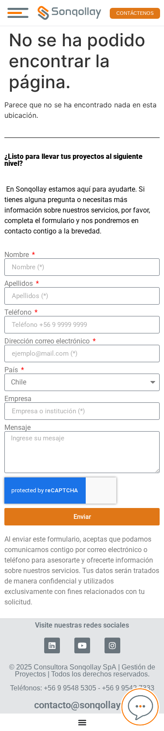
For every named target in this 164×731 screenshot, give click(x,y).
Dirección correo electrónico (47, 341)
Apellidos (19, 283)
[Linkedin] (52, 645)
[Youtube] (82, 645)
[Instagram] (112, 645)
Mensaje (17, 427)
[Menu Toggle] (17, 13)
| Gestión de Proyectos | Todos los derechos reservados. (82, 677)
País (12, 370)
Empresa (17, 398)
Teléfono (18, 312)
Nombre (17, 254)
